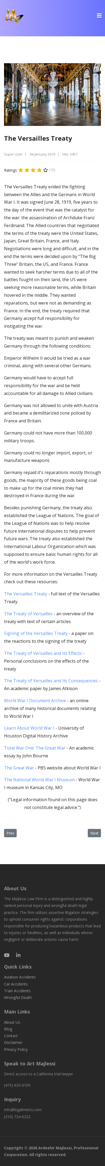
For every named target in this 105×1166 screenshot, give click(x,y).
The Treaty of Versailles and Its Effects (43, 653)
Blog (8, 1028)
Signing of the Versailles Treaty (36, 633)
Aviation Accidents (20, 977)
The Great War (19, 768)
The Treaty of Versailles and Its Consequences (51, 681)
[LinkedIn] (18, 955)
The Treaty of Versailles (28, 614)
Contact (11, 1035)
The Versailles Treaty (25, 594)
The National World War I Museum (40, 780)
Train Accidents (17, 990)
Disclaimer (13, 1042)
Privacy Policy (16, 1049)
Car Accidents (16, 984)
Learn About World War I (29, 728)
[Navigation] (99, 15)
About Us (12, 1022)
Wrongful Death (18, 997)
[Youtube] (6, 955)
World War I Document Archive (35, 701)
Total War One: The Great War (35, 748)
